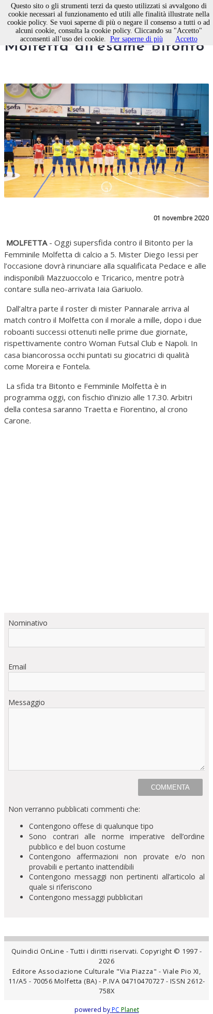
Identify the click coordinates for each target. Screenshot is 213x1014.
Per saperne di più (136, 39)
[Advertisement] (106, 519)
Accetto (186, 39)
